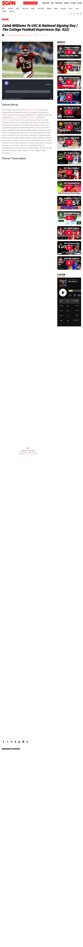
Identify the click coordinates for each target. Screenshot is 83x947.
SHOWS (46, 3)
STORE (73, 3)
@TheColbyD (16, 117)
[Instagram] (71, 13)
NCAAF (5, 19)
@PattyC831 (32, 117)
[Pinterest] (11, 742)
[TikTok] (74, 13)
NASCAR (41, 9)
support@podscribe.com (23, 454)
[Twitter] (68, 13)
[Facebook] (3, 742)
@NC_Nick (6, 120)
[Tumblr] (15, 742)
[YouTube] (77, 13)
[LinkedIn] (19, 742)
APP (52, 3)
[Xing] (27, 742)
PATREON (59, 3)
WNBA (49, 9)
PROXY (66, 3)
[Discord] (80, 13)
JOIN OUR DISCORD (30, 3)
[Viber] (23, 742)
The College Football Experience (19, 35)
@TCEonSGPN (32, 110)
